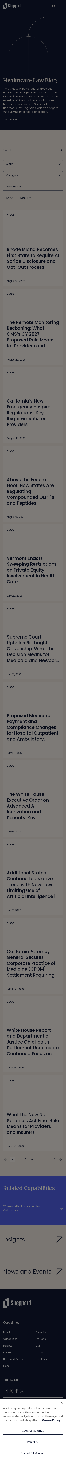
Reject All (33, 1442)
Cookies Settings (33, 1430)
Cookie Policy (51, 1420)
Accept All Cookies (33, 1453)
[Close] (62, 1403)
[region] (33, 1430)
